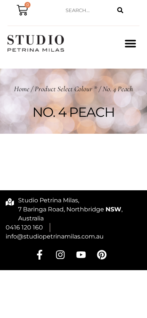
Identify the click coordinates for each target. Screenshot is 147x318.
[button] (130, 43)
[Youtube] (81, 254)
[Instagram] (60, 254)
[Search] (120, 10)
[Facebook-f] (39, 254)
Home (21, 88)
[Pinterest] (102, 254)
